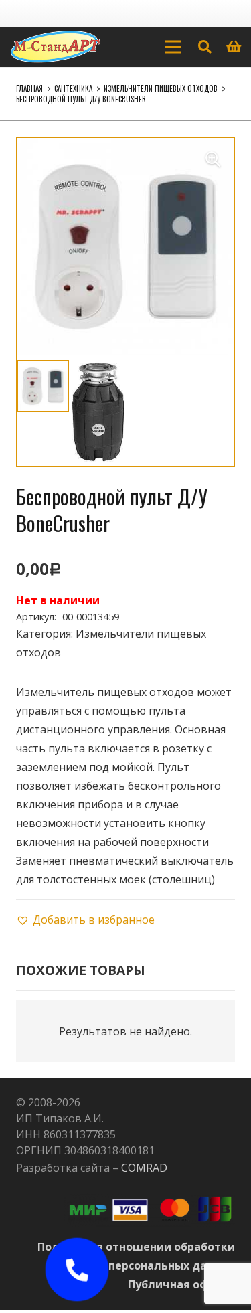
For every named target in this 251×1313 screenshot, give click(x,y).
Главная (29, 88)
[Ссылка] (55, 47)
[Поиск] (205, 47)
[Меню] (173, 47)
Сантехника (73, 88)
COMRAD (144, 1167)
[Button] (76, 1269)
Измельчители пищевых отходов (161, 88)
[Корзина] (234, 47)
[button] (212, 159)
